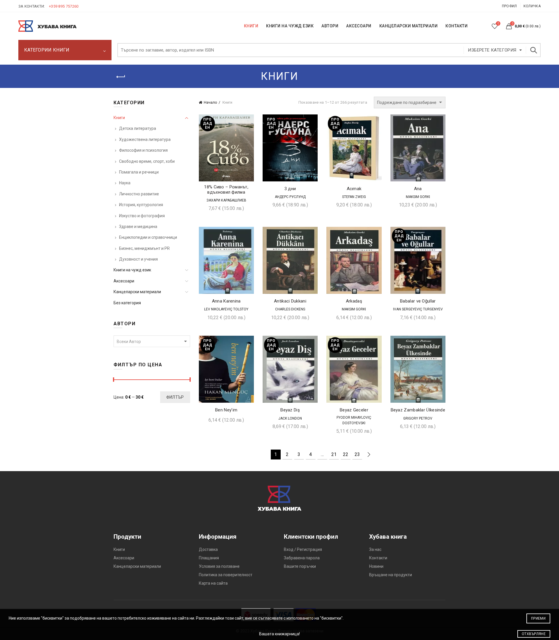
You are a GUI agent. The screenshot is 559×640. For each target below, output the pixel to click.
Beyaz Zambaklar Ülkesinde (418, 410)
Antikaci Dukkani (290, 301)
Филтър (175, 397)
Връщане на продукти (390, 574)
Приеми (538, 618)
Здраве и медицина (138, 226)
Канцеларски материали (408, 26)
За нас (375, 549)
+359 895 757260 (64, 6)
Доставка (208, 549)
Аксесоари (359, 26)
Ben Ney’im (226, 410)
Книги (119, 117)
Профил (509, 6)
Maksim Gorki (418, 197)
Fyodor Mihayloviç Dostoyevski (354, 420)
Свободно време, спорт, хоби (147, 161)
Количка (532, 6)
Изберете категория (492, 50)
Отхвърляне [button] (534, 634)
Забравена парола (302, 558)
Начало (210, 102)
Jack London (290, 418)
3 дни (290, 188)
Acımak (354, 188)
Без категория (127, 302)
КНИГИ (251, 26)
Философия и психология (143, 150)
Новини (376, 566)
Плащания (209, 558)
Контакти (378, 558)
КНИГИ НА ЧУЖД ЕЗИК (290, 26)
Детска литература (137, 128)
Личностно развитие (139, 194)
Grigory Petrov (417, 418)
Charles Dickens (290, 309)
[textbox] (152, 341)
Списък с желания (498, 23)
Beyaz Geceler (354, 410)
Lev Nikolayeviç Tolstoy (226, 309)
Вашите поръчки (300, 566)
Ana (418, 188)
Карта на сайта (213, 583)
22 (345, 454)
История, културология (141, 204)
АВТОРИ (329, 26)
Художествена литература (145, 139)
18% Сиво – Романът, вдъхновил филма (226, 189)
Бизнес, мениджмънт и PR (144, 248)
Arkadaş (354, 301)
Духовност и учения (138, 259)
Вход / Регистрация (303, 549)
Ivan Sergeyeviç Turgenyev (418, 309)
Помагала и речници (139, 172)
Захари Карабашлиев (226, 200)
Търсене (533, 50)
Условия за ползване (219, 566)
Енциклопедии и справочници (148, 237)
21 (334, 454)
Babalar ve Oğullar (418, 301)
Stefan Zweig (354, 197)
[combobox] (152, 341)
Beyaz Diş (290, 410)
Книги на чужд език (132, 270)
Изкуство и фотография (142, 215)
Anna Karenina (226, 301)
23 (357, 454)
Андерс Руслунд (290, 197)
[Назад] (121, 77)
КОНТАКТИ (456, 26)
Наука (124, 183)
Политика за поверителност (225, 574)
